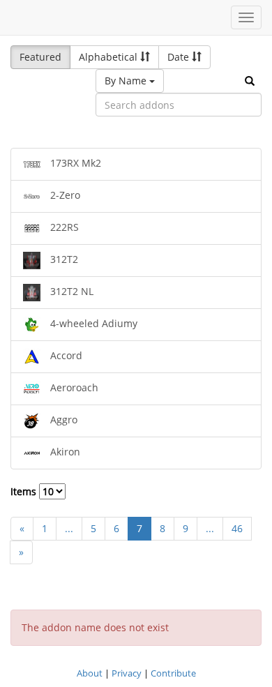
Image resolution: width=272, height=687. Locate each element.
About (90, 673)
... (69, 528)
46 (237, 528)
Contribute (173, 673)
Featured (40, 56)
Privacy (127, 673)
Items (24, 491)
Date (179, 56)
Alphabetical (109, 56)
